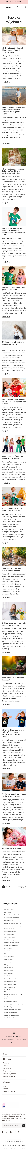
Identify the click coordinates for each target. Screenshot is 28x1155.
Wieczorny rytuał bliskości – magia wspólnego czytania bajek (14, 850)
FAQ (4, 1086)
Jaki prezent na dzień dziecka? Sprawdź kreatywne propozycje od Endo (14, 401)
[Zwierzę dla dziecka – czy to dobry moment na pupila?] (14, 556)
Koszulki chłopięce (9, 951)
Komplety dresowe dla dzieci (11, 917)
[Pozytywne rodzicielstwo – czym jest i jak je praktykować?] (14, 782)
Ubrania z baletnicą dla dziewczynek (13, 1004)
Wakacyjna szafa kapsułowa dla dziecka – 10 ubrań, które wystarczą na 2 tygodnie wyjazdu (13, 110)
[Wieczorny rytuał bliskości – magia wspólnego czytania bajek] (14, 836)
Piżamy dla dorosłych (9, 987)
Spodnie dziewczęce (9, 928)
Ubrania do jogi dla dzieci (10, 1006)
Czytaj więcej (6, 82)
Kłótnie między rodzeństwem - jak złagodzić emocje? (13, 343)
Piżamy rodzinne (8, 973)
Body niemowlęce (8, 959)
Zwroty (5, 1065)
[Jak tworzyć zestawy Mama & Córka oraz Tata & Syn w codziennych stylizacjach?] (14, 157)
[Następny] (26, 2)
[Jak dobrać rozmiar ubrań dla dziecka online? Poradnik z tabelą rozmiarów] (14, 36)
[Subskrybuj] (23, 1125)
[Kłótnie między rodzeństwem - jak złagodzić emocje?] (14, 330)
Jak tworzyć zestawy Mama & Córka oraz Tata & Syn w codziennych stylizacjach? (13, 171)
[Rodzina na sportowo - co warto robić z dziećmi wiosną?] (14, 611)
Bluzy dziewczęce (9, 934)
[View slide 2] (13, 1043)
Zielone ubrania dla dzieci (11, 1001)
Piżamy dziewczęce (9, 937)
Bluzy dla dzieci (8, 912)
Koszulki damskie (8, 970)
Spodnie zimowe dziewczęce (11, 942)
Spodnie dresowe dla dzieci (11, 914)
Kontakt (5, 1089)
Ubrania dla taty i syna (10, 976)
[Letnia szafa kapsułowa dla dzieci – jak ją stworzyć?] (14, 496)
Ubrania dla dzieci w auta (10, 1012)
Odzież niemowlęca (9, 956)
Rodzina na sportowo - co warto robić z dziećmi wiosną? (14, 624)
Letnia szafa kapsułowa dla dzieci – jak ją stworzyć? (12, 509)
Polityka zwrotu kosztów (20, 1148)
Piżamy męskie (8, 965)
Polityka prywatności (10, 1074)
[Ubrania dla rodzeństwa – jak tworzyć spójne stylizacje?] (14, 444)
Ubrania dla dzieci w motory (11, 1015)
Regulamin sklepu (9, 1076)
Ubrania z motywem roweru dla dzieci (12, 997)
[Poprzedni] (2, 2)
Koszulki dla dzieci (9, 909)
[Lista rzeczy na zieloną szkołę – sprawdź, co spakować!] (14, 275)
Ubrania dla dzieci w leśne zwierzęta (13, 1018)
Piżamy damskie (8, 967)
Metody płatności (9, 1071)
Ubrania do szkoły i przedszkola (12, 1009)
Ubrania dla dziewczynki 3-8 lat (12, 923)
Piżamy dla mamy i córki (10, 981)
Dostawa (6, 1063)
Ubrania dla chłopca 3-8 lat (11, 945)
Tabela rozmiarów (9, 1091)
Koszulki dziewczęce (9, 940)
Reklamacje (7, 1068)
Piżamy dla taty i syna (10, 984)
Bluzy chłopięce (8, 948)
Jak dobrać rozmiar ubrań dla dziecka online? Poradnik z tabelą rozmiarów (12, 50)
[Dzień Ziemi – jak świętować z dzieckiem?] (14, 665)
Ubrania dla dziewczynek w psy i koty (12, 990)
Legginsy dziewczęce (10, 931)
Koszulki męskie (8, 962)
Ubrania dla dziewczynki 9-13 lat (12, 926)
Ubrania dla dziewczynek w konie (13, 994)
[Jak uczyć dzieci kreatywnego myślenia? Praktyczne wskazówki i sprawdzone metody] (14, 718)
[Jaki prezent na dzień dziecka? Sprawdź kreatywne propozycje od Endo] (14, 387)
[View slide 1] (11, 1043)
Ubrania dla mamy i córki (10, 978)
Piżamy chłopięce (8, 953)
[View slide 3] (15, 1043)
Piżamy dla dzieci (8, 920)
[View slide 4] (17, 1043)
